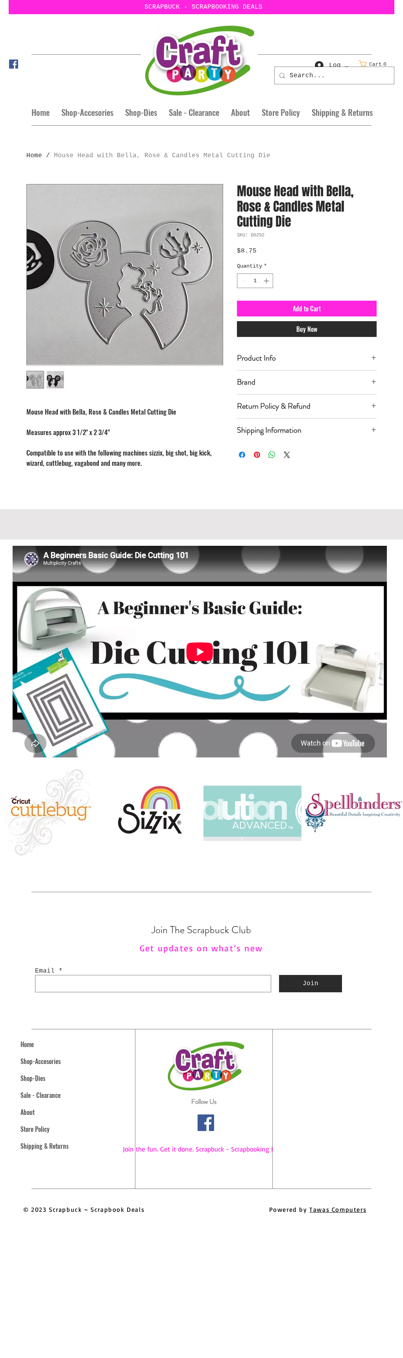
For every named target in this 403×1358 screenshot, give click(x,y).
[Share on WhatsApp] (272, 454)
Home (34, 155)
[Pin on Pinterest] (257, 454)
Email (45, 971)
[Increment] (267, 281)
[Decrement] (243, 281)
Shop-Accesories (40, 1061)
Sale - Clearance (40, 1095)
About (27, 1112)
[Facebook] (13, 64)
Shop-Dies (32, 1078)
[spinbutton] (255, 281)
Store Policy (35, 1129)
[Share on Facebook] (242, 454)
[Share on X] (287, 454)
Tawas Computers (337, 1209)
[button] (375, 64)
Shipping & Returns (44, 1146)
